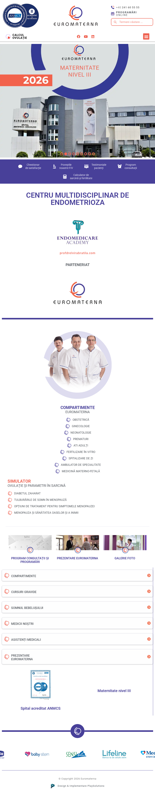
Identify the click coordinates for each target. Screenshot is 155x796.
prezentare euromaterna (77, 558)
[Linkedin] (93, 37)
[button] (146, 36)
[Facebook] (79, 37)
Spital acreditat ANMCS (40, 708)
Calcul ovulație (19, 36)
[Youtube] (86, 37)
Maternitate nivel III (114, 690)
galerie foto (125, 558)
